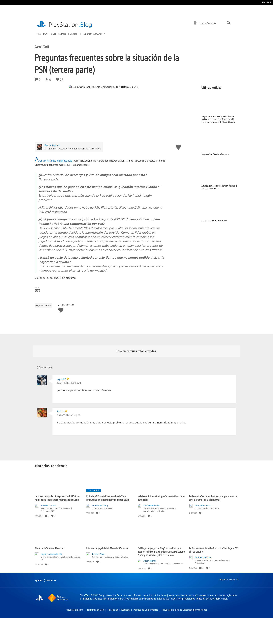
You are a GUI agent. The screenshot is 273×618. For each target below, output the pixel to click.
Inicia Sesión (208, 23)
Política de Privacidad (119, 609)
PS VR (53, 33)
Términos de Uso (95, 609)
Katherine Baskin (151, 505)
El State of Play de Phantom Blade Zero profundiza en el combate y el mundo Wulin (107, 498)
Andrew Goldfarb (203, 557)
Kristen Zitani (98, 553)
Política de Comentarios (145, 609)
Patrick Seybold (52, 145)
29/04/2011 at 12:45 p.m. (69, 382)
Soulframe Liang (100, 505)
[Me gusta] (52, 516)
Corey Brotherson (203, 505)
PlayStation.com (74, 609)
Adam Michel (149, 560)
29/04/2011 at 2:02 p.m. (68, 415)
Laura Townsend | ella (51, 553)
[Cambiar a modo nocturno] (195, 23)
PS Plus (62, 33)
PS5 (39, 33)
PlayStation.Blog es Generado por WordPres (184, 609)
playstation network (44, 305)
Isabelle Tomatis (49, 505)
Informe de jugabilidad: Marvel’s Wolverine (107, 548)
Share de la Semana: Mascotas (49, 548)
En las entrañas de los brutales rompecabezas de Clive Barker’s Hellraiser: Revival (213, 498)
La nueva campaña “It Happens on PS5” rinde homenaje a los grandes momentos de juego (57, 498)
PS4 (45, 33)
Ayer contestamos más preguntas (54, 160)
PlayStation (70, 24)
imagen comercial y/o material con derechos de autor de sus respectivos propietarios (151, 598)
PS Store (72, 33)
